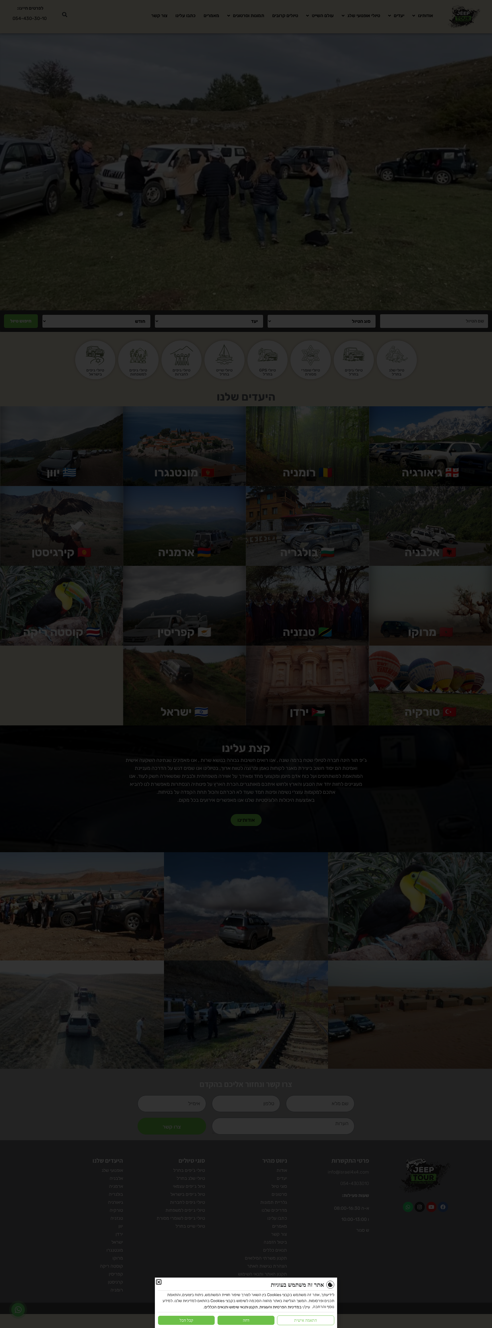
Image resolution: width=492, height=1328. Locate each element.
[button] (159, 1282)
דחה (246, 1320)
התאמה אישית (305, 1320)
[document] (246, 664)
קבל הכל (186, 1320)
